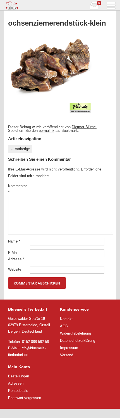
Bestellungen (18, 376)
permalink (46, 130)
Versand (66, 355)
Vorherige (20, 149)
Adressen (15, 383)
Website (14, 269)
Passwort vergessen (24, 398)
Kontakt (66, 319)
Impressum (69, 348)
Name (14, 241)
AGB (64, 326)
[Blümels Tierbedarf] (32, 5)
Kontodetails (18, 391)
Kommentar (17, 189)
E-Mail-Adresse (16, 256)
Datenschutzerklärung (77, 340)
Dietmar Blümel (84, 127)
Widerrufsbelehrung (75, 333)
